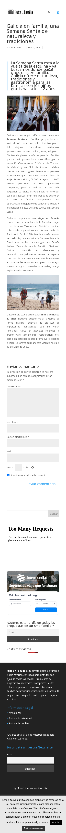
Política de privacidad (20, 718)
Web (9, 451)
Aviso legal (15, 712)
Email (10, 754)
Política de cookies (19, 723)
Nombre (12, 422)
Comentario (14, 386)
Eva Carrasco (18, 47)
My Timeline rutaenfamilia (28, 788)
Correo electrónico (18, 436)
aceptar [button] (56, 822)
